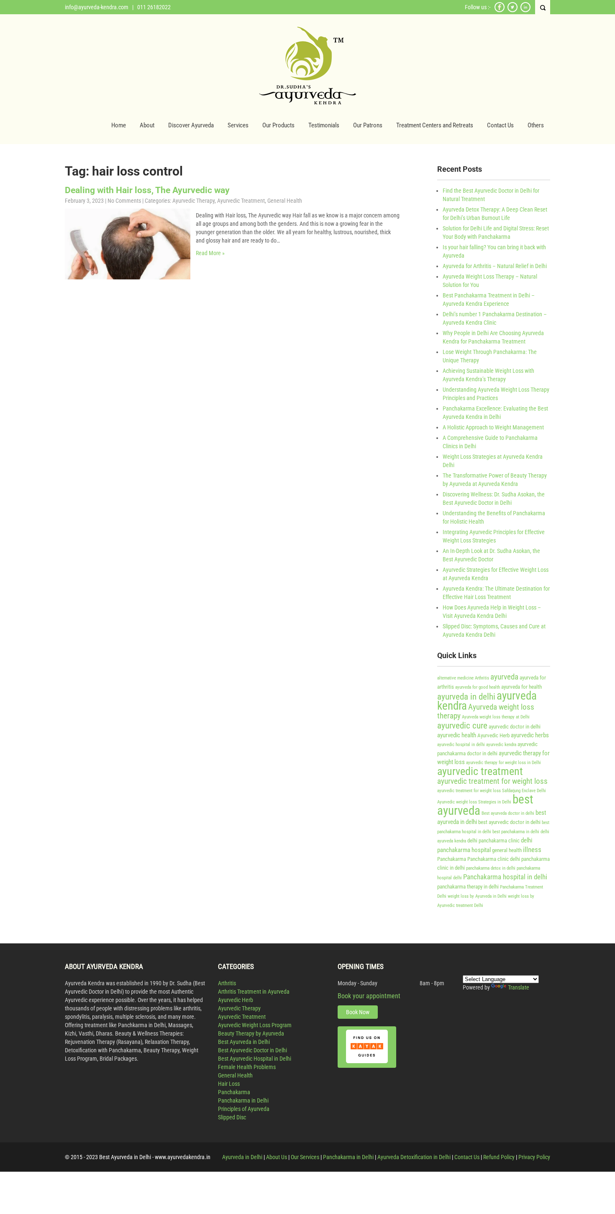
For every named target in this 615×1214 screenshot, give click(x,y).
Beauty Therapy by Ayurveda (251, 1033)
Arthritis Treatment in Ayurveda (254, 991)
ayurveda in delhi (466, 696)
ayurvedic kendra (501, 744)
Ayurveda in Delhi (242, 1157)
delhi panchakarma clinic (493, 840)
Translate (518, 987)
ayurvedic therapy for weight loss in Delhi (503, 762)
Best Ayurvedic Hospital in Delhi (254, 1058)
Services (238, 125)
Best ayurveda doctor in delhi (508, 813)
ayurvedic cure (462, 725)
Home (118, 125)
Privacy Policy (534, 1157)
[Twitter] (512, 11)
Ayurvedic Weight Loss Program (255, 1025)
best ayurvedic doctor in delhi (509, 822)
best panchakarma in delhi (515, 831)
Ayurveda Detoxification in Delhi (414, 1157)
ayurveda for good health (477, 687)
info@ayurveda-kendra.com (96, 7)
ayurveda (504, 677)
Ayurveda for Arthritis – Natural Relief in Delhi (495, 266)
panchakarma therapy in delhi (468, 886)
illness (532, 849)
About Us (276, 1157)
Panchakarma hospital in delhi (505, 877)
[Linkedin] (525, 11)
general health (507, 850)
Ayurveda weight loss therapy (485, 712)
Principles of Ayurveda (243, 1109)
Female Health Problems (247, 1067)
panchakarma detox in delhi (490, 868)
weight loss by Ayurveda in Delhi (477, 896)
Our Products (278, 125)
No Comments (124, 200)
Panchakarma (451, 859)
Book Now (357, 1012)
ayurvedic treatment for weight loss (492, 781)
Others (536, 125)
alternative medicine (455, 678)
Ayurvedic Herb (493, 735)
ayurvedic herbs (530, 735)
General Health (284, 200)
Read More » (210, 253)
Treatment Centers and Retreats (434, 125)
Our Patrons (367, 125)
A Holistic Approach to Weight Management (493, 427)
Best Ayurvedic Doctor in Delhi (252, 1050)
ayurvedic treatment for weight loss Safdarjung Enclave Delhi (491, 790)
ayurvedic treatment (480, 771)
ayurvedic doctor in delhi (515, 726)
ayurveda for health (521, 687)
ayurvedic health (456, 735)
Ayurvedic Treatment (241, 200)
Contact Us (500, 125)
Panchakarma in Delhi (243, 1100)
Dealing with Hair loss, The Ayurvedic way (147, 190)
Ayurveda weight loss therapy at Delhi (496, 717)
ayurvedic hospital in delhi (461, 744)
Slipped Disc (232, 1117)
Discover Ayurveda (191, 125)
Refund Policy (499, 1157)
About (147, 125)
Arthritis (482, 678)
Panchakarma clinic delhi (493, 859)
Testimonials (323, 125)
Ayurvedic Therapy (193, 200)
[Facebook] (499, 11)
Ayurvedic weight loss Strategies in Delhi (474, 802)
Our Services (305, 1157)
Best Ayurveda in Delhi (244, 1041)
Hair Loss (229, 1083)
